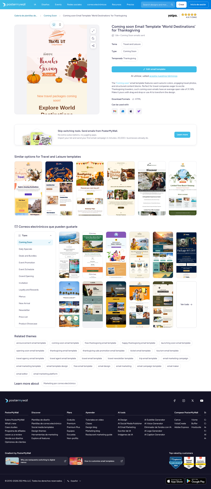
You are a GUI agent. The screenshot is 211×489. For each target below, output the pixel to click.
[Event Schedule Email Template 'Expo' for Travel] (139, 304)
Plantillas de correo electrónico (46, 423)
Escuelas (71, 434)
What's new (10, 423)
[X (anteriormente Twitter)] (193, 401)
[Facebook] (174, 401)
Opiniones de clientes (15, 442)
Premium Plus (73, 427)
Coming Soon (129, 51)
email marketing (123, 366)
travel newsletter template (120, 358)
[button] (93, 31)
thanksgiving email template (63, 350)
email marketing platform (45, 374)
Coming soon (122, 83)
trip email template (148, 358)
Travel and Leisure (132, 44)
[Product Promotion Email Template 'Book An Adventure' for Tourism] (163, 255)
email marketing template (28, 366)
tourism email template (167, 350)
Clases (89, 423)
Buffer (194, 423)
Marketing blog (93, 431)
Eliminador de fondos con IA (157, 427)
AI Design (122, 420)
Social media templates (43, 427)
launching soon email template (175, 343)
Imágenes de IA (125, 434)
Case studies (11, 427)
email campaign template (149, 366)
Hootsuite (196, 427)
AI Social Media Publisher (130, 423)
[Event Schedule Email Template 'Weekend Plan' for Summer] (139, 255)
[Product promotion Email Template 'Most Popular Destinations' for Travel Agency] (69, 304)
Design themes (39, 431)
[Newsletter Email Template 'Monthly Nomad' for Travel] (92, 304)
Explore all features (41, 438)
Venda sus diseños (14, 438)
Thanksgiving (129, 58)
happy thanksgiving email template (138, 343)
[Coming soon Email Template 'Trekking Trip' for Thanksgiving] (59, 188)
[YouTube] (202, 401)
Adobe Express (181, 427)
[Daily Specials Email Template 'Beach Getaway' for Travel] (183, 188)
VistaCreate (180, 423)
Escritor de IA (124, 431)
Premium (71, 423)
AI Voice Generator (153, 423)
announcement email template (31, 343)
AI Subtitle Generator (154, 420)
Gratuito (71, 420)
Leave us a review (13, 434)
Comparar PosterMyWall (186, 412)
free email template (83, 366)
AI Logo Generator (153, 431)
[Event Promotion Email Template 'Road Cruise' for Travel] (92, 255)
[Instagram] (184, 401)
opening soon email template (30, 350)
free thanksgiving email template (100, 343)
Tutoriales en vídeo (95, 420)
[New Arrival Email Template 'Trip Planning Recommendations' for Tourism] (116, 304)
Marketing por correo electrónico (60, 383)
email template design (57, 366)
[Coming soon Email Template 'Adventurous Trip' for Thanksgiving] (28, 188)
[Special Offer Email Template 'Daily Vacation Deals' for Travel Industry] (116, 255)
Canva (177, 420)
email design (104, 366)
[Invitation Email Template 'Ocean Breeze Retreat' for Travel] (152, 188)
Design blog (91, 427)
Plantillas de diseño (41, 420)
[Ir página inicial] (12, 5)
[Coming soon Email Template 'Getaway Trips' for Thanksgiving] (90, 188)
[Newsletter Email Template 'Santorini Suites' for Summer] (69, 255)
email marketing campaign (175, 358)
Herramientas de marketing (45, 434)
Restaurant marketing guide (99, 434)
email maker (173, 366)
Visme (194, 420)
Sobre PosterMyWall (14, 420)
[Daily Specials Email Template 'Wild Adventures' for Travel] (186, 255)
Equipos (71, 431)
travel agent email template (63, 358)
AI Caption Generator (154, 434)
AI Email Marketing (127, 427)
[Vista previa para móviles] (59, 24)
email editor (22, 374)
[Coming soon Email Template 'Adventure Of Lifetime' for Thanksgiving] (121, 188)
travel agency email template (30, 358)
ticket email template (140, 350)
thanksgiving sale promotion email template (103, 350)
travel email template (92, 358)
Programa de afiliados (15, 431)
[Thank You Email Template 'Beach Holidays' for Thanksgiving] (163, 304)
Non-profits (72, 438)
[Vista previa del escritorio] (53, 24)
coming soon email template (65, 343)
